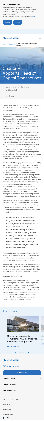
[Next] (28, 352)
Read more (11, 346)
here (33, 17)
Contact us (22, 373)
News (11, 44)
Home (4, 44)
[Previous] (15, 352)
